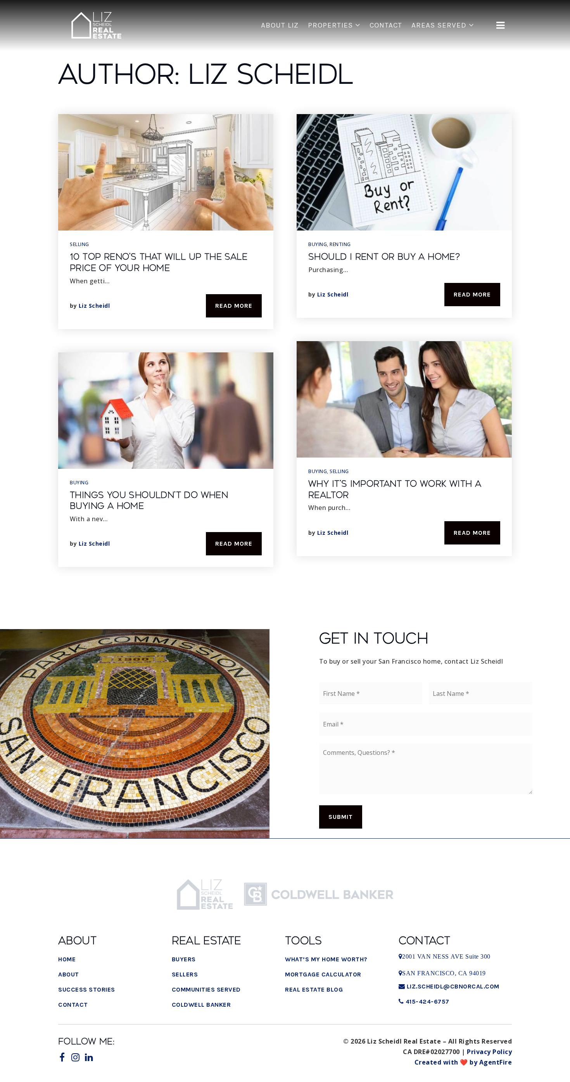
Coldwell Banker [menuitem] (201, 1004)
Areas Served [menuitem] (440, 25)
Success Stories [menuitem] (86, 989)
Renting (340, 244)
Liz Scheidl (94, 305)
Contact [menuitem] (386, 25)
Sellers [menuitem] (185, 974)
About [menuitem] (68, 974)
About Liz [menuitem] (280, 25)
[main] (285, 303)
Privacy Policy (489, 1051)
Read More (233, 305)
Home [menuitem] (67, 959)
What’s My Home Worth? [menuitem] (326, 959)
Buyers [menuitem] (184, 959)
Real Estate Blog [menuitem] (314, 989)
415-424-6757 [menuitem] (426, 1001)
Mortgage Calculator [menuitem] (323, 974)
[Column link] (96, 25)
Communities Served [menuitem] (206, 989)
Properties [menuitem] (331, 25)
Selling (79, 244)
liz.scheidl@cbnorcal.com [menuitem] (453, 986)
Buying (79, 482)
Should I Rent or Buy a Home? (384, 257)
